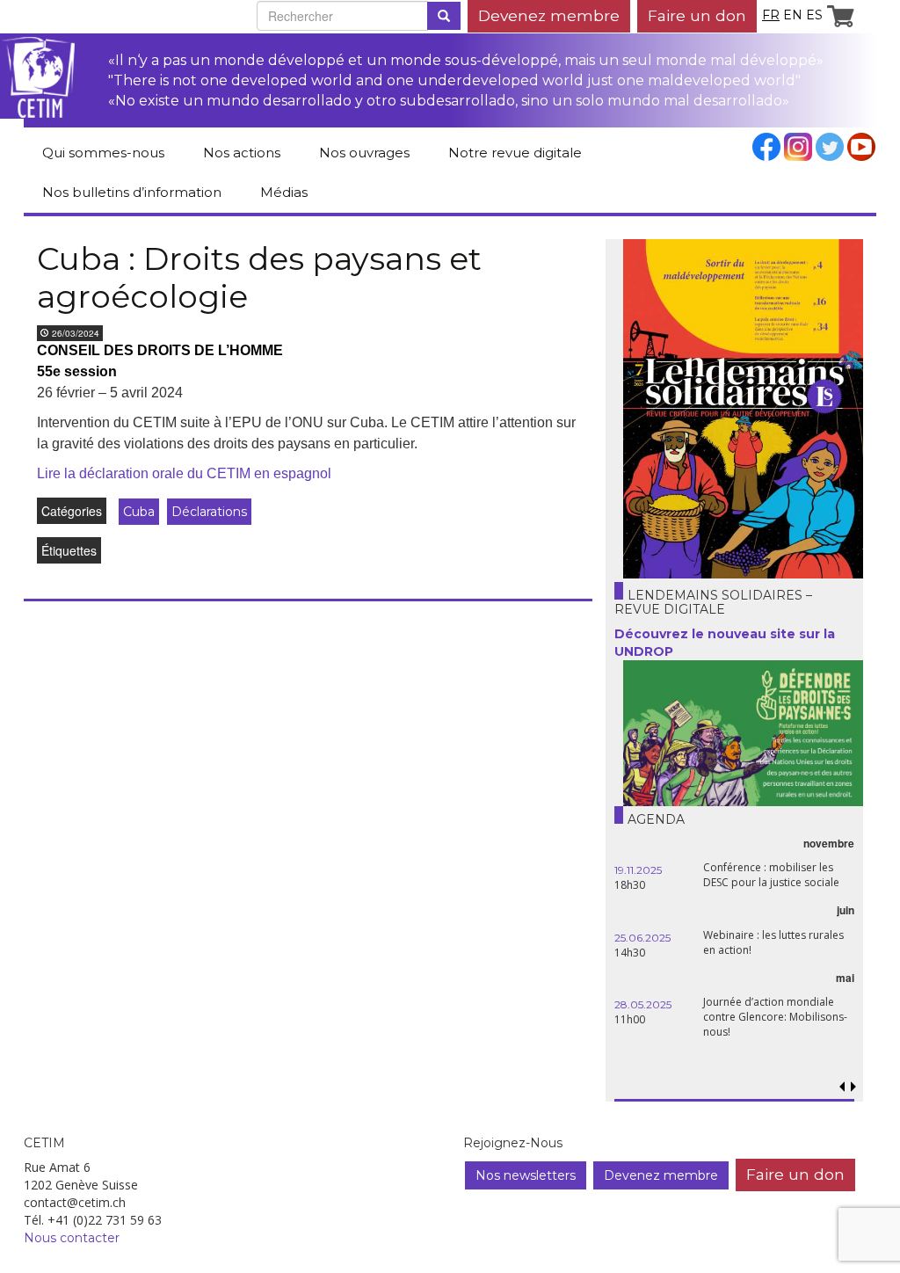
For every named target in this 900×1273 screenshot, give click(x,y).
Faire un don (697, 15)
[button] (854, 1087)
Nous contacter (72, 1238)
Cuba (139, 512)
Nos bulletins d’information (131, 192)
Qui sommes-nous (103, 152)
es (814, 15)
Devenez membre (549, 15)
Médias (284, 192)
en (792, 15)
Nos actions (241, 152)
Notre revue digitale (515, 152)
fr (771, 15)
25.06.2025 (642, 937)
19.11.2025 (638, 870)
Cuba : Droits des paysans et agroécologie (259, 277)
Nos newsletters (525, 1175)
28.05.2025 (642, 1004)
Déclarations (209, 512)
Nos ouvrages (364, 152)
